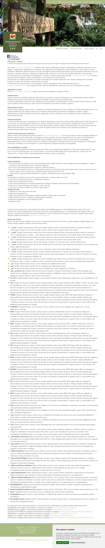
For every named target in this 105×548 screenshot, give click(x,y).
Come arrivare (89, 48)
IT (97, 48)
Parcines (71, 2)
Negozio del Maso (62, 48)
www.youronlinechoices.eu (40, 215)
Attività (78, 2)
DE (101, 48)
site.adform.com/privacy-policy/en (64, 513)
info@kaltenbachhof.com (27, 532)
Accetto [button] (59, 542)
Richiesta (99, 2)
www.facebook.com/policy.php (64, 507)
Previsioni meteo (76, 48)
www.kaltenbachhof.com (24, 67)
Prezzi (92, 2)
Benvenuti (52, 2)
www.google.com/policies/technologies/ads (75, 511)
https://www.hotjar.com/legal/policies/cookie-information (72, 517)
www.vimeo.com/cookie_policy (61, 515)
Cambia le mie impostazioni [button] (77, 542)
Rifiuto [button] (66, 542)
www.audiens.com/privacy (62, 509)
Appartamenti (62, 2)
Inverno (85, 2)
